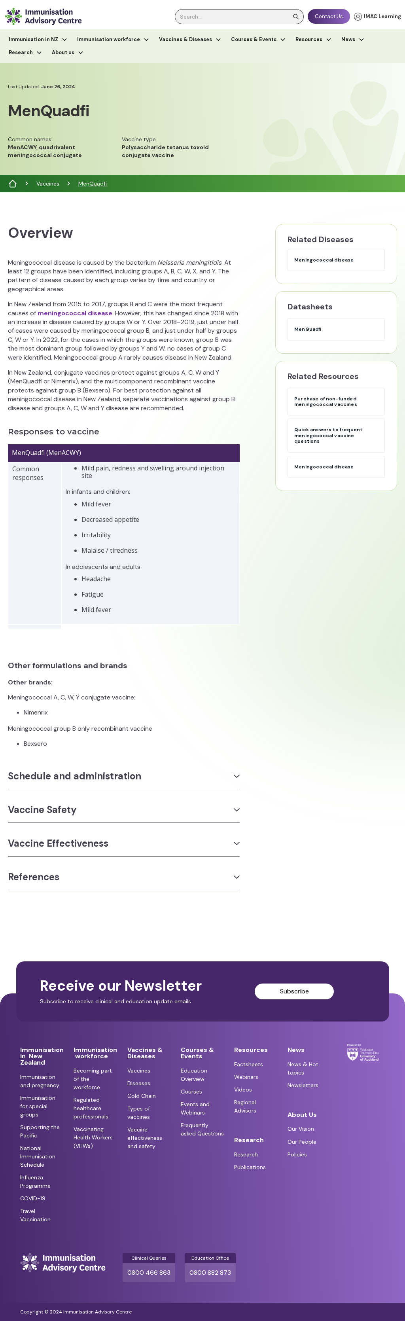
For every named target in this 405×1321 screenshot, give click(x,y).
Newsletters (303, 1085)
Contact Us (329, 16)
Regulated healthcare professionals (91, 1108)
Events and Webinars (195, 1108)
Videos (243, 1089)
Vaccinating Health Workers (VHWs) (93, 1137)
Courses (191, 1091)
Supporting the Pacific (40, 1131)
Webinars (246, 1076)
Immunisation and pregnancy (39, 1081)
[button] (38, 39)
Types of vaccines (138, 1112)
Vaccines (47, 183)
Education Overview (194, 1074)
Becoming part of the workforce (93, 1079)
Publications (250, 1167)
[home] (43, 16)
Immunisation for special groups (37, 1106)
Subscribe (294, 991)
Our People (302, 1141)
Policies (297, 1154)
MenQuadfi (92, 183)
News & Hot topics (303, 1068)
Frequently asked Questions (202, 1129)
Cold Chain (141, 1095)
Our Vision (301, 1128)
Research (246, 1154)
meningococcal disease (75, 313)
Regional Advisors (245, 1106)
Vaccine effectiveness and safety (144, 1138)
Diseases (138, 1083)
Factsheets (248, 1064)
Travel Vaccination (35, 1215)
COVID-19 (32, 1198)
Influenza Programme (35, 1181)
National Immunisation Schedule (37, 1156)
